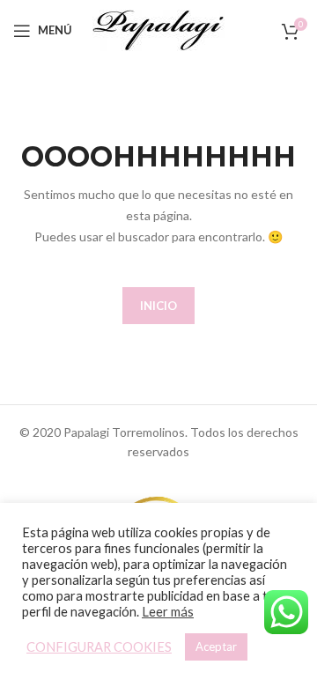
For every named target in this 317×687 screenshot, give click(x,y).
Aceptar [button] (216, 646)
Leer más (168, 611)
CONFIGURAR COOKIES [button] (99, 646)
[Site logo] (158, 28)
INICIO (158, 306)
